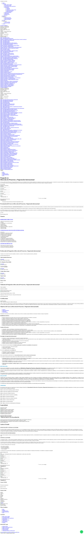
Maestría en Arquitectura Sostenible (5, 86)
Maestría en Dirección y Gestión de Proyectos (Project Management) (10, 47)
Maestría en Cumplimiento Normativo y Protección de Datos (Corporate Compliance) (13, 39)
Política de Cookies (5, 528)
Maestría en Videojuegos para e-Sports (6, 71)
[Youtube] (10, 532)
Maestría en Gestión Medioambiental (6, 67)
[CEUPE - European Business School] (6, 169)
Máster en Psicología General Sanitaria (6, 164)
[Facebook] (2, 532)
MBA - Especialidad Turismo (4, 37)
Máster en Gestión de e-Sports (5, 146)
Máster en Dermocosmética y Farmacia (6, 157)
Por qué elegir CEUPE (5, 517)
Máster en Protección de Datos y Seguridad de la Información (9, 141)
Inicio (3, 509)
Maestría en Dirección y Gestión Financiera (7, 53)
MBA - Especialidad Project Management (6, 38)
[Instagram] (14, 532)
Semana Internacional (5, 174)
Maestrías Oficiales (5, 173)
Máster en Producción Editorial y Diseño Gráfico (7, 114)
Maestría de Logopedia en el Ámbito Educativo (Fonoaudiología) (10, 77)
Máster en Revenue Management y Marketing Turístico (8, 123)
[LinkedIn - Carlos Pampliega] (2, 268)
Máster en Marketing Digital (4, 116)
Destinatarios (4, 311)
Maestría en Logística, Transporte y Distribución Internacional (9, 56)
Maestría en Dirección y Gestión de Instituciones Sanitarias (9, 48)
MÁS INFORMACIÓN (4, 214)
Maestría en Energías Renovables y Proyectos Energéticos (9, 68)
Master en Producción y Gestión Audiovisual (7, 118)
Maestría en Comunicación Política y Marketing (7, 60)
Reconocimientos (5, 521)
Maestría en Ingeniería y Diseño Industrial (6, 85)
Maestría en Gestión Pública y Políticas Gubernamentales (9, 81)
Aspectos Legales (5, 526)
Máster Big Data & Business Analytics (6, 140)
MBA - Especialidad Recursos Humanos (6, 44)
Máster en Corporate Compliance (5, 156)
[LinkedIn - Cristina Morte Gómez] (2, 273)
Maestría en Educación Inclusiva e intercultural (7, 75)
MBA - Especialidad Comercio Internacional (7, 40)
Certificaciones (4, 520)
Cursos (2, 170)
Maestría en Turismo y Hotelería (5, 49)
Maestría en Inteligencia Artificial (5, 72)
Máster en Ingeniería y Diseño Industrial (6, 166)
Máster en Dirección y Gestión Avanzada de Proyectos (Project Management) (12, 108)
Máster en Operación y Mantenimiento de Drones (8, 149)
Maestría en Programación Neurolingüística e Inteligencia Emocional (10, 64)
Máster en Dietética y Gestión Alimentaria (6, 160)
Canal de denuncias (5, 529)
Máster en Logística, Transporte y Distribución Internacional (9, 127)
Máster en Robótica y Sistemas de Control (6, 143)
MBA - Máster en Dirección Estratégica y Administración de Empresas (11, 106)
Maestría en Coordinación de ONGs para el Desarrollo (8, 82)
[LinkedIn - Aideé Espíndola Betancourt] (2, 259)
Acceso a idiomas (5, 312)
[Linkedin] (7, 532)
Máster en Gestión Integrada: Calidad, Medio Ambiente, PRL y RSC (10, 138)
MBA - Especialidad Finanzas (5, 52)
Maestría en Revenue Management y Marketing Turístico (9, 50)
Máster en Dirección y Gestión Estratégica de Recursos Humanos (10, 120)
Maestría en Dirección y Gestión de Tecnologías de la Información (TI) (11, 74)
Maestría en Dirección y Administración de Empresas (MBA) (9, 45)
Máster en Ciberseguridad (4, 147)
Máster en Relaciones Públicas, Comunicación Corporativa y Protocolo (11, 112)
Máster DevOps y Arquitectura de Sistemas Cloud (8, 139)
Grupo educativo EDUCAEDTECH (8, 518)
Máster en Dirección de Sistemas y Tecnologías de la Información (10, 145)
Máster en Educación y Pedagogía (5, 133)
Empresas (3, 522)
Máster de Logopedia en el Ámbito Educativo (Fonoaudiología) (10, 135)
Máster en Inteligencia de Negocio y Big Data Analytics (9, 150)
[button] (42, 219)
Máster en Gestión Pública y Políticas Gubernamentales (8, 152)
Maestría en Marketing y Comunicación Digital (7, 61)
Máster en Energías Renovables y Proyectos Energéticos (9, 136)
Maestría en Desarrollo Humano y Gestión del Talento (8, 66)
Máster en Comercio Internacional (5, 128)
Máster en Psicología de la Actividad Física (7, 161)
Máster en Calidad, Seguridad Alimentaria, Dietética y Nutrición (10, 159)
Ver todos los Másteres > (4, 25)
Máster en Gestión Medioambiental (5, 137)
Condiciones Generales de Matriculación (8, 530)
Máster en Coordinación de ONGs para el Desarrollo (8, 154)
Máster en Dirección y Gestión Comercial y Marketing (8, 113)
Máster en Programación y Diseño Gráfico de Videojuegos (9, 144)
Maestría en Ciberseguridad (4, 70)
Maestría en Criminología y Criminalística (6, 83)
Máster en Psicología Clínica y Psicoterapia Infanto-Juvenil (9, 165)
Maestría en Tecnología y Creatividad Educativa (7, 78)
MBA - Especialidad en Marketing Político (6, 46)
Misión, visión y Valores (6, 516)
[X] (5, 532)
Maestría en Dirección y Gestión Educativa (7, 76)
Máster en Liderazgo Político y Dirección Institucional (8, 153)
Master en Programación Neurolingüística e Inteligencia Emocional (10, 121)
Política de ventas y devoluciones (7, 527)
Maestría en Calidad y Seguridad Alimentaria (7, 84)
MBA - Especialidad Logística (5, 41)
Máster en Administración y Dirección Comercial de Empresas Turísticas (11, 124)
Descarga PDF (2, 184)
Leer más (1, 212)
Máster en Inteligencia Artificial (5, 148)
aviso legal (45, 198)
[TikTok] (17, 532)
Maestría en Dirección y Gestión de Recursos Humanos (8, 65)
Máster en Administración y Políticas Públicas (7, 155)
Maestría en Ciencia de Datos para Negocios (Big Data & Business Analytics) (12, 73)
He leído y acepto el (42, 464)
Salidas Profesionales (5, 310)
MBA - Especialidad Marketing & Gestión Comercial (8, 42)
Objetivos (3, 309)
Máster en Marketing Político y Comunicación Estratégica (9, 115)
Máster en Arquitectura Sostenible (5, 168)
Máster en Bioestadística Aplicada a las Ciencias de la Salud (9, 162)
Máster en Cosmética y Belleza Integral (6, 163)
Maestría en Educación (3, 80)
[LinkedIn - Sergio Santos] (2, 277)
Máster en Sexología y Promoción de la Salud (7, 134)
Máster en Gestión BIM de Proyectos (6, 167)
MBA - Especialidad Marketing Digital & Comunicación (9, 43)
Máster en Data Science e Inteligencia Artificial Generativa (9, 142)
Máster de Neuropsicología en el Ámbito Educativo (8, 132)
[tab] (42, 219)
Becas (3, 175)
